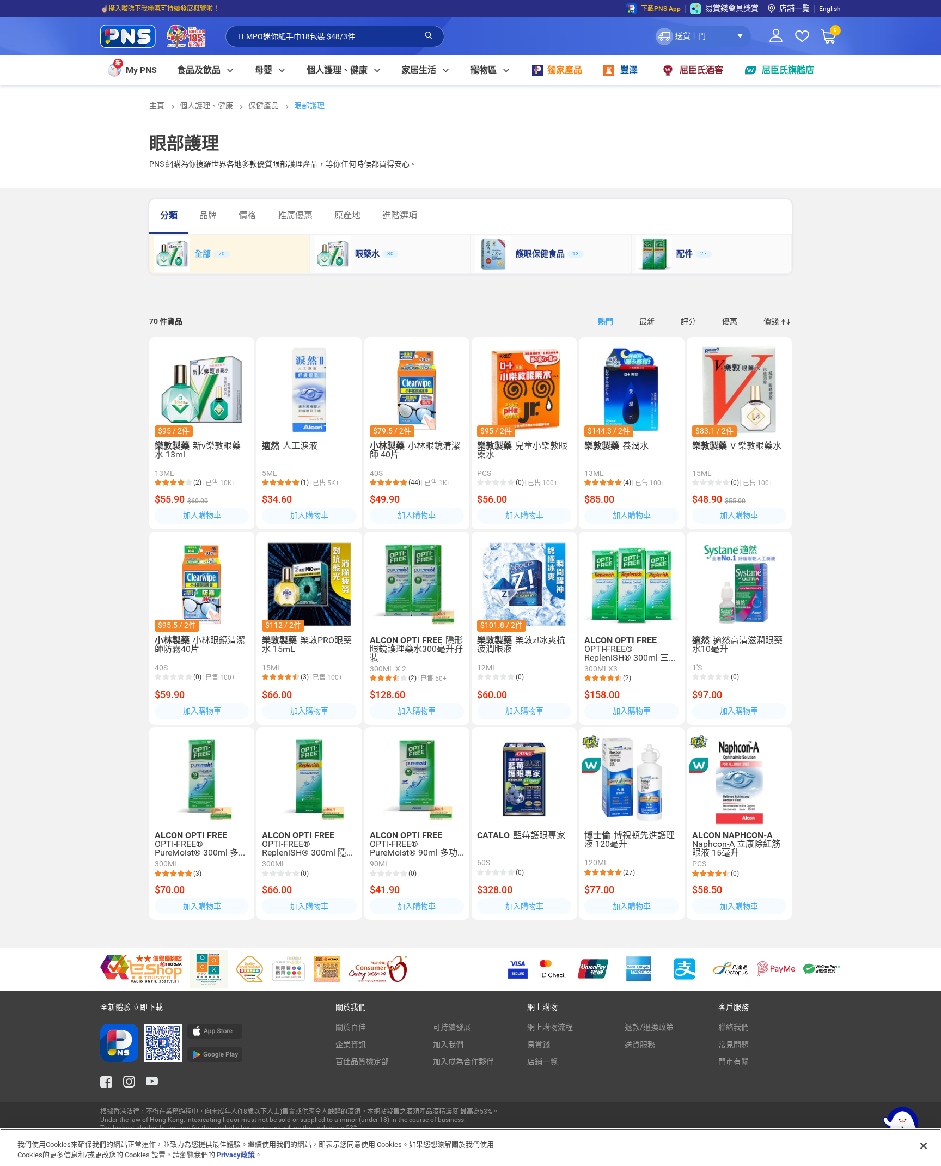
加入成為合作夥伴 (463, 1061)
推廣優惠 (295, 215)
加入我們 (448, 1044)
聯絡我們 (733, 1027)
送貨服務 (640, 1044)
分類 (169, 215)
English (830, 9)
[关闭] (924, 1146)
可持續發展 (452, 1027)
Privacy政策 (236, 1155)
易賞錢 (538, 1044)
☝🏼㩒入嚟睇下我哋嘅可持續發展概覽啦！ (159, 9)
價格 (247, 215)
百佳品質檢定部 (362, 1061)
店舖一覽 (794, 8)
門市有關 (733, 1061)
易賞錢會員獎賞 (732, 8)
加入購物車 (202, 515)
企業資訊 (350, 1044)
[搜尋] (428, 36)
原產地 (347, 215)
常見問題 (733, 1044)
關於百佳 (350, 1027)
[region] (470, 1147)
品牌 (208, 215)
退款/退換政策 (649, 1027)
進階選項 (399, 215)
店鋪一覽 (542, 1061)
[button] (702, 36)
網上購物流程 (550, 1027)
